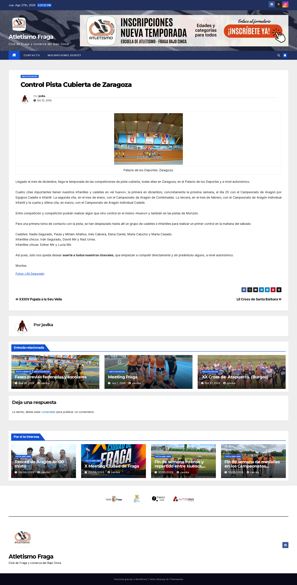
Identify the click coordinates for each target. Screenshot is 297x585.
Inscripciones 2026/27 (64, 55)
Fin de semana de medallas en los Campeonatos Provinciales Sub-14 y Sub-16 (252, 466)
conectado (48, 412)
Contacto (32, 55)
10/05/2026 (236, 472)
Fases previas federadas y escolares (50, 376)
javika (41, 96)
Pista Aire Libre (23, 456)
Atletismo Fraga (31, 36)
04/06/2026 (96, 472)
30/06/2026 (26, 472)
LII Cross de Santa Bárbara (258, 299)
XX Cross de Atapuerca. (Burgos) (234, 376)
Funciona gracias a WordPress (131, 579)
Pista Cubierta (23, 372)
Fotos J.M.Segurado (29, 273)
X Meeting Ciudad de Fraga (112, 466)
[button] (278, 55)
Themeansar (176, 579)
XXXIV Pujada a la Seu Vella (40, 299)
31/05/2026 (166, 472)
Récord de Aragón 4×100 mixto (39, 464)
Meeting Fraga (122, 376)
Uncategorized (30, 76)
